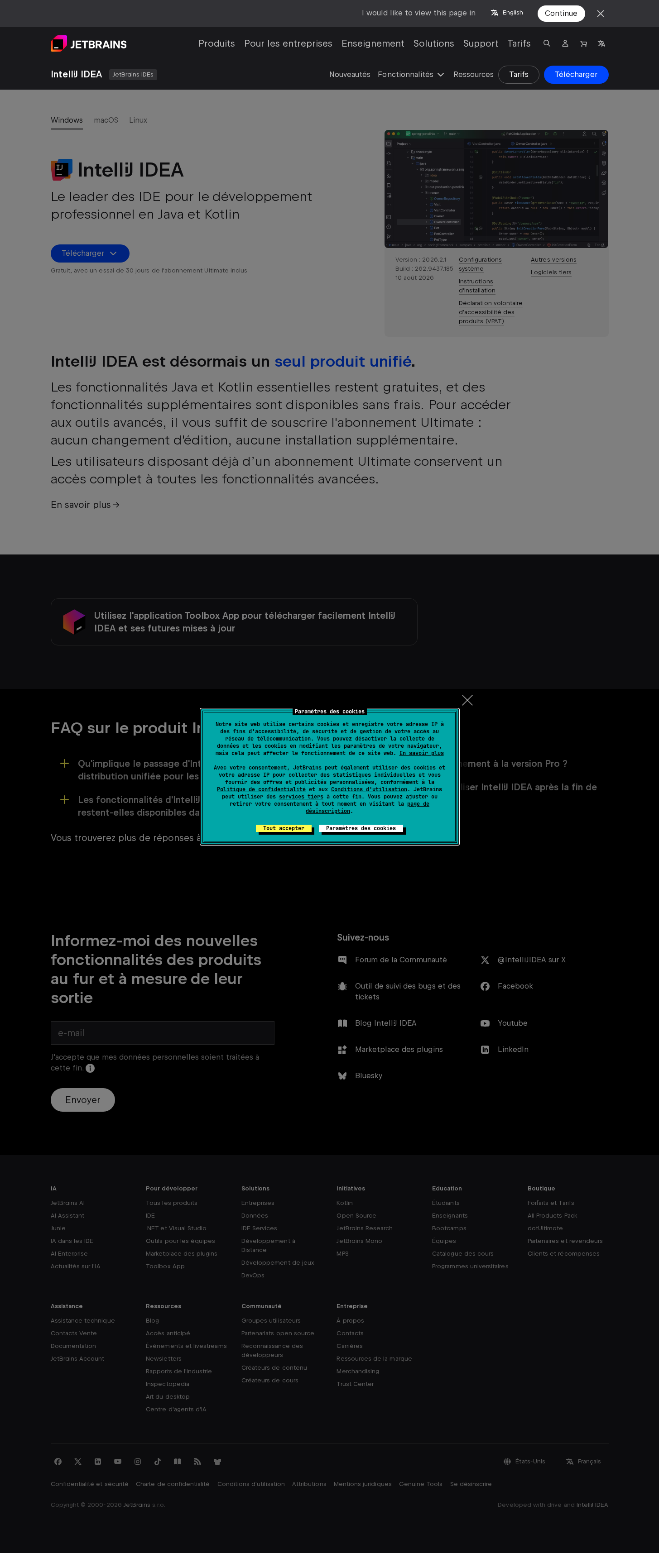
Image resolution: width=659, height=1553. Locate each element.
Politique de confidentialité (261, 789)
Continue (561, 13)
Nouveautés (349, 74)
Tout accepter (283, 828)
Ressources (473, 74)
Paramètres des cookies (361, 828)
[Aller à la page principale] (89, 43)
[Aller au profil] (565, 43)
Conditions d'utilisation (369, 789)
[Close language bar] (600, 13)
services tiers (301, 796)
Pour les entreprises (288, 43)
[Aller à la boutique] (583, 43)
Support (480, 43)
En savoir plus (421, 753)
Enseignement (373, 43)
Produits (216, 43)
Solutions (434, 43)
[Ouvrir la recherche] (547, 43)
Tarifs (519, 43)
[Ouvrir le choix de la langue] (601, 43)
